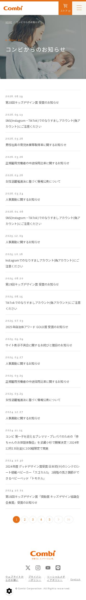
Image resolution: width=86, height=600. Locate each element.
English (75, 579)
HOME (8, 22)
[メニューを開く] (79, 7)
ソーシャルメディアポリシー (56, 578)
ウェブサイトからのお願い (14, 578)
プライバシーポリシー (34, 578)
